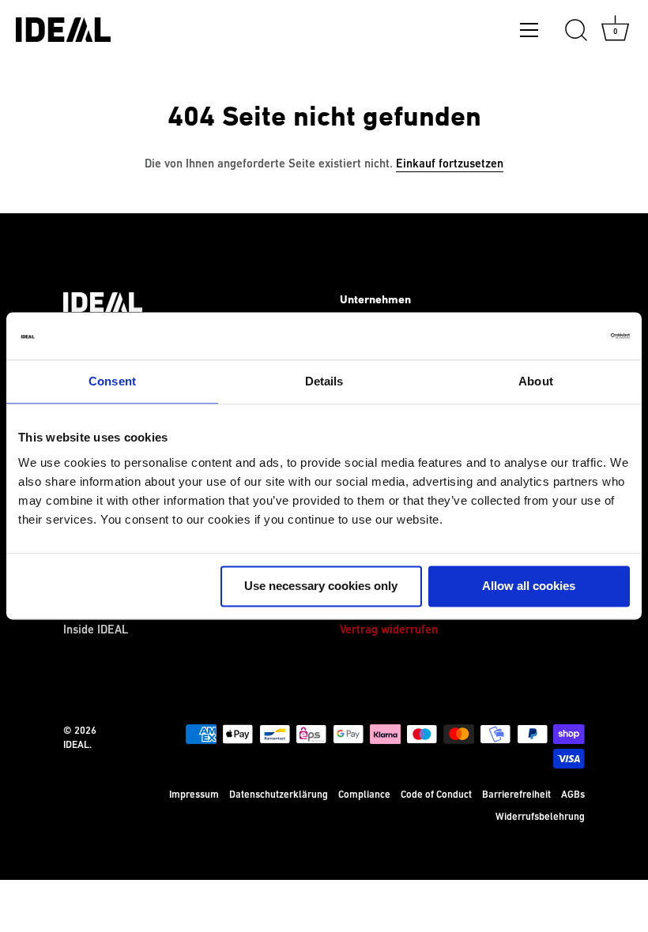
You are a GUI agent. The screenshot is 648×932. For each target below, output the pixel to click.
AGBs (573, 794)
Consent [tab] (112, 381)
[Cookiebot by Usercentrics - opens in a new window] (561, 336)
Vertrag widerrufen (389, 629)
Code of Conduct (436, 794)
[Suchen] (576, 30)
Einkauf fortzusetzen (449, 163)
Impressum (194, 794)
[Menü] (529, 33)
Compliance (364, 794)
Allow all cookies (528, 585)
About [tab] (535, 381)
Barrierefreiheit (516, 794)
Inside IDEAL (95, 629)
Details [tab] (324, 381)
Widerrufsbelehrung (540, 816)
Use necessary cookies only (320, 585)
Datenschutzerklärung (278, 794)
